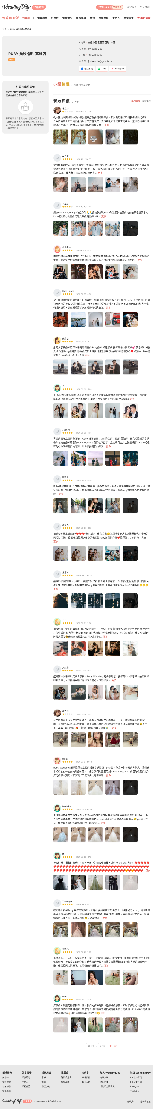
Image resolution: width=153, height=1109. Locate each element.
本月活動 (145, 17)
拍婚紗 (5, 1077)
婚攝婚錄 (6, 1091)
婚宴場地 (26, 1077)
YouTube (134, 1091)
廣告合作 (104, 1082)
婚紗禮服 (6, 1082)
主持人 (25, 1082)
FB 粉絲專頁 (136, 1077)
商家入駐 (104, 1077)
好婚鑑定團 (66, 1077)
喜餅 (44, 1077)
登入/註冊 (145, 7)
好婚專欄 (65, 1082)
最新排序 (146, 101)
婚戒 (44, 1082)
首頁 (4, 29)
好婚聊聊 (86, 1077)
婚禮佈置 (26, 1086)
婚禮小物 (46, 1086)
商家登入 (132, 7)
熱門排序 (135, 101)
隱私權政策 (145, 1101)
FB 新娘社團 (136, 1082)
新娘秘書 (6, 1086)
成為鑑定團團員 (107, 1086)
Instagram (135, 1086)
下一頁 (113, 1046)
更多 (106, 125)
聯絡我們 (131, 1101)
